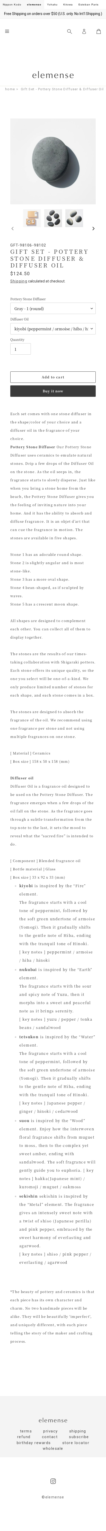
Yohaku (52, 4)
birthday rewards (34, 1442)
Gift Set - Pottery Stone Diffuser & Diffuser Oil (62, 89)
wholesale (53, 1448)
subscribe (79, 1437)
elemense (34, 4)
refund (24, 1437)
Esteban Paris (88, 4)
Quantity (17, 339)
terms (26, 1431)
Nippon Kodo (12, 4)
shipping (77, 1431)
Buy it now (53, 391)
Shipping (18, 281)
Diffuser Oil (19, 319)
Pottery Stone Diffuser (28, 298)
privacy (50, 1431)
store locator (76, 1442)
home (10, 89)
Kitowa (68, 4)
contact (50, 1437)
